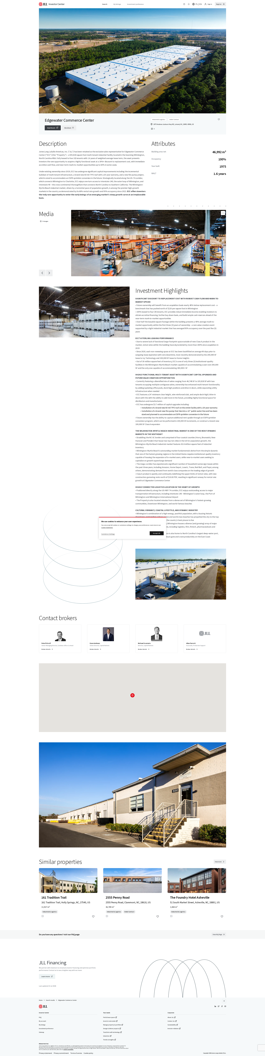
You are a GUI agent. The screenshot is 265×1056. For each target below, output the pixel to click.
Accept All (156, 533)
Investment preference (46, 1028)
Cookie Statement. (107, 528)
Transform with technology (111, 1032)
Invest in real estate (109, 1021)
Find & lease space (109, 1017)
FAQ (40, 1017)
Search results (50, 1000)
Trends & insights (108, 1040)
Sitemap (41, 1032)
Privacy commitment (61, 1053)
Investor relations (173, 1028)
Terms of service (76, 1053)
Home (41, 1000)
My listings (42, 1025)
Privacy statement (45, 1053)
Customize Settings (108, 534)
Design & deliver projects (111, 1028)
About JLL (171, 1017)
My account (42, 1021)
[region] (132, 528)
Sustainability (172, 1025)
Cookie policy (88, 1053)
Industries (106, 1036)
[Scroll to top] (224, 1001)
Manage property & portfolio (112, 1025)
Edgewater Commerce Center (67, 1000)
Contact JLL (171, 1021)
